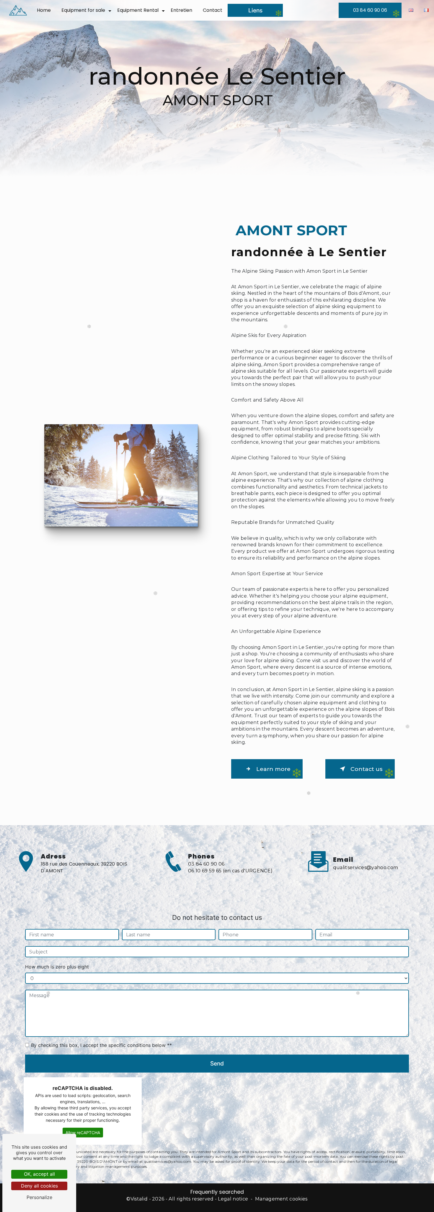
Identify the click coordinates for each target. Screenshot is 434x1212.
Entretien (181, 10)
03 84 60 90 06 (370, 10)
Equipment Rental (138, 10)
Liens (255, 10)
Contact (212, 10)
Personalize (39, 1197)
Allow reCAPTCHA (83, 1132)
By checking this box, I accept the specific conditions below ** (101, 1045)
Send (217, 1063)
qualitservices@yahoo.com (365, 867)
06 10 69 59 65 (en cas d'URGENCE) (230, 871)
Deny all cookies (39, 1186)
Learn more (273, 768)
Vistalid (139, 1199)
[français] (426, 10)
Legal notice (233, 1199)
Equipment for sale (83, 10)
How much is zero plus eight (57, 967)
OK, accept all (39, 1174)
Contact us (366, 768)
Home (44, 10)
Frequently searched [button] (217, 1191)
